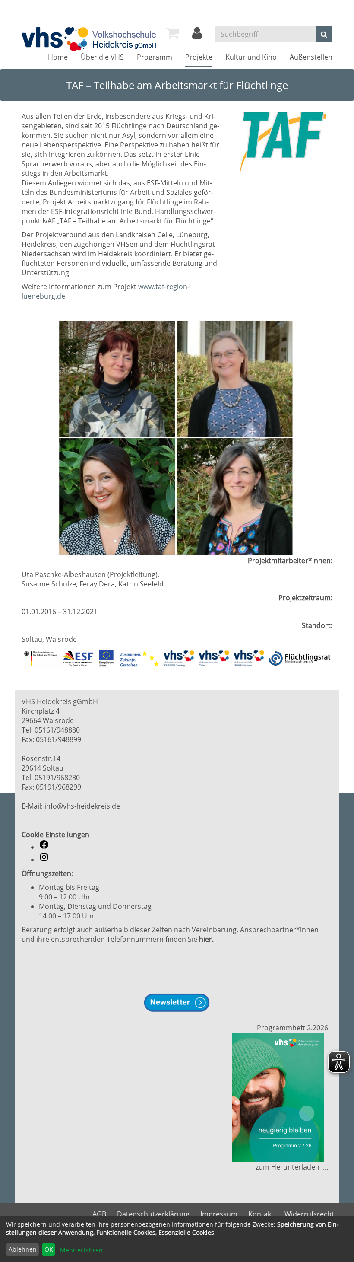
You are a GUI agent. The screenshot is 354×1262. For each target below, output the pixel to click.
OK (48, 1249)
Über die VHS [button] (102, 57)
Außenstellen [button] (311, 57)
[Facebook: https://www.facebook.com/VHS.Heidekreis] (44, 847)
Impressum (218, 1214)
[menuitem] (172, 33)
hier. (206, 939)
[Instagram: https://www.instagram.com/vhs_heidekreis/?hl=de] (44, 859)
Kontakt (261, 1214)
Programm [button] (154, 57)
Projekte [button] (198, 57)
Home (58, 57)
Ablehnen (23, 1249)
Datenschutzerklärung (153, 1214)
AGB (99, 1214)
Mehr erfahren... (84, 1250)
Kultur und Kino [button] (251, 57)
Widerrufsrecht (309, 1214)
